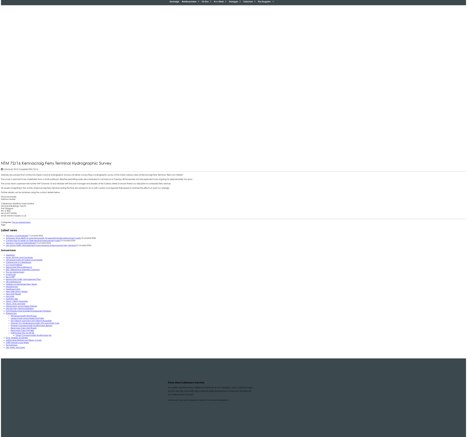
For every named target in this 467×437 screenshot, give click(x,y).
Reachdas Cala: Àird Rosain (24, 328)
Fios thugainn (264, 1)
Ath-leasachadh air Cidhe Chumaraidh (24, 260)
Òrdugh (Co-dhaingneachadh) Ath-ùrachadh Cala (35, 323)
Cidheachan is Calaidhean (18, 262)
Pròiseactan (11, 313)
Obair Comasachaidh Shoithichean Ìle (33, 335)
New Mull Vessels (13, 294)
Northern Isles (12, 299)
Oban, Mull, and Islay (16, 303)
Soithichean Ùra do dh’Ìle (22, 333)
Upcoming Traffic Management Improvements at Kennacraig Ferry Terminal (41, 245)
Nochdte (10, 296)
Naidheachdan (189, 1)
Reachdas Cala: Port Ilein (22, 330)
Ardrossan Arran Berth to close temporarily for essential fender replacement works (43, 238)
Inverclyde (11, 274)
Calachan (248, 1)
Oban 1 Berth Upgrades (17, 301)
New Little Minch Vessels (16, 291)
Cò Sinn (205, 1)
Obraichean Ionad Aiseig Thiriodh (21, 306)
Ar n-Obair (219, 1)
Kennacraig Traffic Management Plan (23, 279)
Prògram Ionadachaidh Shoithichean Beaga (31, 325)
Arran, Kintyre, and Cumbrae (19, 257)
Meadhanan (12, 286)
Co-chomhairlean (14, 265)
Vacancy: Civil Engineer (17, 235)
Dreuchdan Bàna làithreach (19, 267)
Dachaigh (174, 1)
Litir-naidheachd (13, 282)
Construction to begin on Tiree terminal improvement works (33, 240)
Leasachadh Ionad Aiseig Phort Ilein (27, 318)
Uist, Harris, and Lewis (15, 347)
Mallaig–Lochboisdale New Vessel (21, 284)
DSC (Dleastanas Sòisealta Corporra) (23, 269)
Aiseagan (233, 1)
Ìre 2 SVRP (10, 277)
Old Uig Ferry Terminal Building (20, 308)
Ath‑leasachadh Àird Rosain (24, 316)
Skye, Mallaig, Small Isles (17, 338)
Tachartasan (12, 345)
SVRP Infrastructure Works (17, 342)
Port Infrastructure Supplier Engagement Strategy (28, 311)
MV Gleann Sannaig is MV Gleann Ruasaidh (31, 320)
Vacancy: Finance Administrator (21, 243)
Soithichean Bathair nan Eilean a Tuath (24, 340)
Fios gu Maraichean (21, 222)
